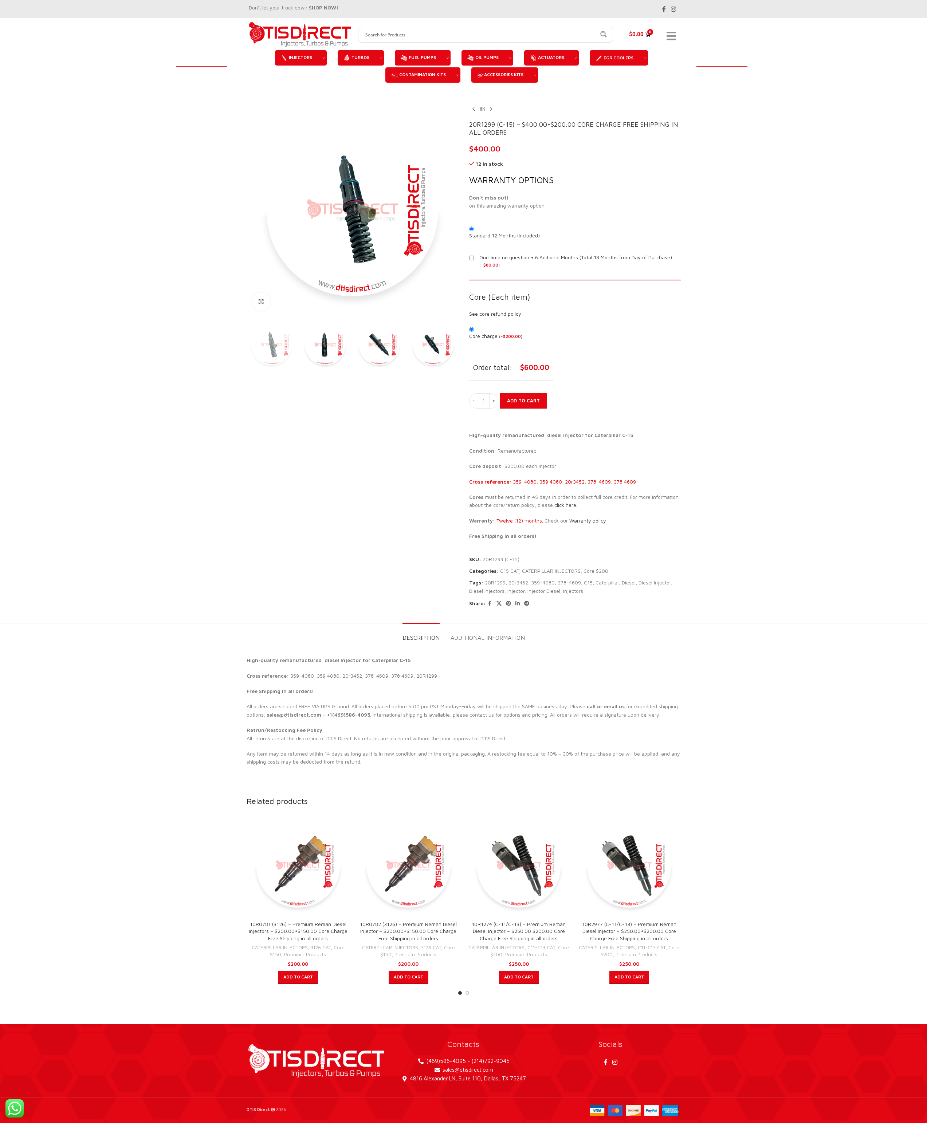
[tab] (421, 634)
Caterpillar (607, 582)
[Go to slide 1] (460, 993)
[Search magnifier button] (605, 34)
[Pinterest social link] (508, 603)
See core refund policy (495, 314)
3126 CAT (321, 947)
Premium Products (305, 954)
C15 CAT (509, 571)
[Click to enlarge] (261, 301)
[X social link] (499, 603)
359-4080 (543, 582)
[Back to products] (482, 109)
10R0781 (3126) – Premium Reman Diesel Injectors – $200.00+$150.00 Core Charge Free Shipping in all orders (298, 931)
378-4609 (569, 582)
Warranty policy (587, 520)
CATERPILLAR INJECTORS (551, 571)
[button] (298, 977)
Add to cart (523, 400)
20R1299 (495, 582)
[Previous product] (473, 109)
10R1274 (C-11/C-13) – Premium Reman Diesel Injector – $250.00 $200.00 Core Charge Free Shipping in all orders (519, 931)
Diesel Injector (655, 582)
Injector (516, 591)
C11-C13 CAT (541, 947)
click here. (565, 505)
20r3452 (518, 582)
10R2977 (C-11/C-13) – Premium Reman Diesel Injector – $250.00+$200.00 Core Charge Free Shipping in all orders (629, 931)
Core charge (495, 336)
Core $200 (596, 571)
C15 (588, 582)
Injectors (573, 591)
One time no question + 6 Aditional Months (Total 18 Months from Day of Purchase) (575, 257)
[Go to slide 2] (467, 993)
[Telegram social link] (526, 603)
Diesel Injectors (486, 591)
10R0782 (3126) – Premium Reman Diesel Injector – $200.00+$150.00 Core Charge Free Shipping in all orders (408, 931)
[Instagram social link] (673, 9)
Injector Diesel (543, 591)
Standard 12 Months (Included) (504, 235)
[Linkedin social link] (517, 603)
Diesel (629, 582)
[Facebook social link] (664, 9)
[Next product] (491, 109)
